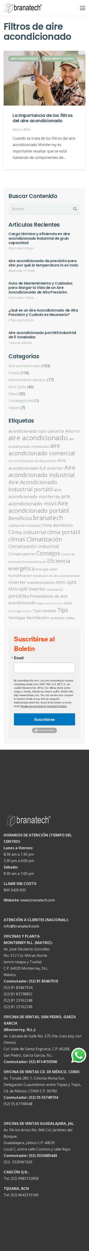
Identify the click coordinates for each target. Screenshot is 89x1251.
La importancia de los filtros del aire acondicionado (43, 118)
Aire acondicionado (24, 365)
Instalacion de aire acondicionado (56, 576)
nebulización (55, 590)
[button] (83, 8)
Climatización (44, 539)
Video (70, 618)
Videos (14, 407)
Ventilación (37, 618)
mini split (66, 582)
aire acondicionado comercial (41, 449)
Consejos (48, 553)
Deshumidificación (34, 562)
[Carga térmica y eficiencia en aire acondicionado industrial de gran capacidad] (44, 241)
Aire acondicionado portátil (38, 507)
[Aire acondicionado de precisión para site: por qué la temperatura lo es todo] (44, 266)
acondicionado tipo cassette (36, 431)
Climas (14, 372)
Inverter (17, 582)
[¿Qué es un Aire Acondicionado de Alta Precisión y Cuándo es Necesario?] (44, 315)
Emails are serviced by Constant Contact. (44, 706)
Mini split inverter (27, 589)
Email (19, 658)
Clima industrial (27, 532)
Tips (62, 610)
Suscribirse (44, 719)
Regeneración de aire (50, 603)
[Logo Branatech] (23, 8)
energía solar (47, 569)
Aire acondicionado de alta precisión (32, 461)
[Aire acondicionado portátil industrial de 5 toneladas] (44, 338)
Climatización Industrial (33, 546)
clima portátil (63, 532)
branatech (48, 517)
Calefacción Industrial (24, 525)
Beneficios (20, 518)
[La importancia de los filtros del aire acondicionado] (45, 78)
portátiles (18, 596)
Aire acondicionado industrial (41, 471)
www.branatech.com (38, 900)
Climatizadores (21, 553)
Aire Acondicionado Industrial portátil (32, 485)
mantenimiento (41, 582)
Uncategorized (21, 400)
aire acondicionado (38, 437)
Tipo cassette (44, 610)
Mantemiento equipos (27, 379)
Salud (13, 393)
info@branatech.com (21, 926)
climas (16, 539)
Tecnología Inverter (20, 611)
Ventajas (16, 617)
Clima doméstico (57, 525)
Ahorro (72, 431)
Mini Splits (17, 386)
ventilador (57, 618)
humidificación (20, 575)
